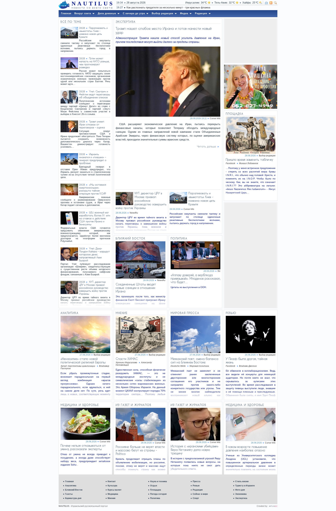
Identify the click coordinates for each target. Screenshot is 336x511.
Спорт (196, 498)
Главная (69, 481)
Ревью (196, 485)
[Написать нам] (266, 2)
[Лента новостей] (271, 2)
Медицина (113, 494)
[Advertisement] (250, 41)
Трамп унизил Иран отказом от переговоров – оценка (92, 124)
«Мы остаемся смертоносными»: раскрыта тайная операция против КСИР (92, 189)
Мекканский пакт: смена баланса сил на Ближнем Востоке (194, 360)
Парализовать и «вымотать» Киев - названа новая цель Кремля (93, 32)
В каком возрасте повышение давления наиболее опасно (246, 448)
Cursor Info (215, 118)
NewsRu (134, 213)
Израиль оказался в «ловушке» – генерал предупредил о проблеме (92, 159)
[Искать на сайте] (275, 2)
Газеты (69, 494)
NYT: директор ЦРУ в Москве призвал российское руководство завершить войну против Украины (93, 287)
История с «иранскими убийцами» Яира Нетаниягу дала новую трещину (194, 449)
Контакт (112, 481)
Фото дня (240, 490)
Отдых (153, 485)
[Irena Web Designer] (273, 506)
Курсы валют (114, 490)
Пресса (196, 481)
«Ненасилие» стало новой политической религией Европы (83, 360)
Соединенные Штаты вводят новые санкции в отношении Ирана (136, 287)
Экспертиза (241, 498)
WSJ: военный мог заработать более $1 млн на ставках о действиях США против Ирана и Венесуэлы (94, 218)
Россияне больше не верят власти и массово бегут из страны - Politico (140, 450)
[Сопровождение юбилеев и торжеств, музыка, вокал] (250, 87)
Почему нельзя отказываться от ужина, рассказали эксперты (83, 447)
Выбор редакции (267, 155)
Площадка (155, 490)
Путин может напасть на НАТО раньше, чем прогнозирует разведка (94, 63)
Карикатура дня (73, 498)
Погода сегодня (158, 494)
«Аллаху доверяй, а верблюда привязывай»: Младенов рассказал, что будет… (195, 278)
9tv (219, 271)
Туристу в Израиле (245, 485)
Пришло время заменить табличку (249, 159)
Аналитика (70, 485)
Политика (155, 498)
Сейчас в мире (200, 494)
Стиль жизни (241, 481)
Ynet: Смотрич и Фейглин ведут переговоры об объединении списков (94, 94)
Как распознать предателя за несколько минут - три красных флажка (168, 7)
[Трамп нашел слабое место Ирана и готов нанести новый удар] (168, 115)
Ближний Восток (73, 490)
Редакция (198, 490)
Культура (112, 485)
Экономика (241, 494)
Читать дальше (206, 146)
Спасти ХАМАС (127, 358)
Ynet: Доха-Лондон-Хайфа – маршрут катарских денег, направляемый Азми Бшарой (94, 254)
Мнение (111, 498)
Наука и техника (158, 481)
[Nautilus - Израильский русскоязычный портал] (64, 5)
